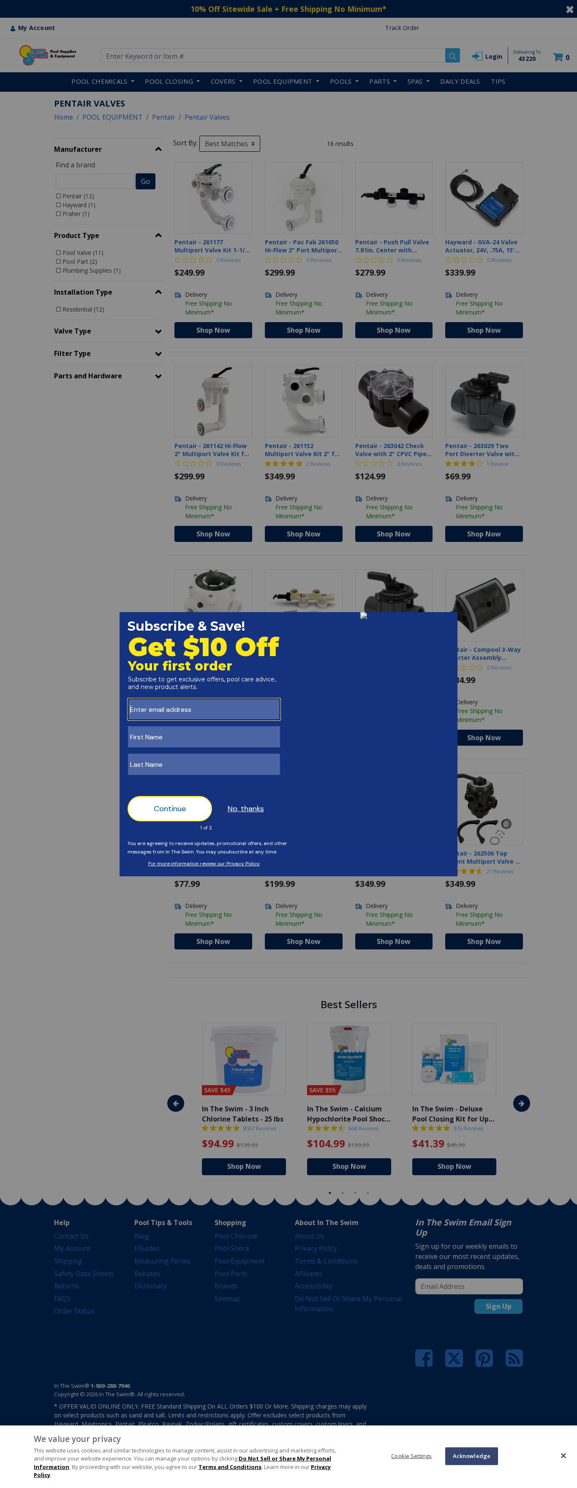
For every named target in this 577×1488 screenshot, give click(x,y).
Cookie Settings (411, 1456)
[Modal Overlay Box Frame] (288, 744)
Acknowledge (471, 1456)
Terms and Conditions (230, 1467)
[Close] (563, 1455)
